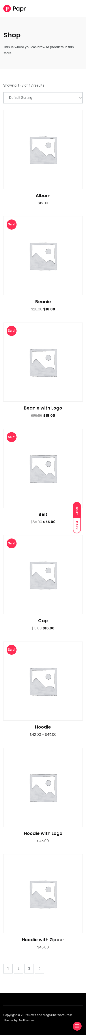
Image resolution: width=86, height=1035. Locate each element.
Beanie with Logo (43, 408)
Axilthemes (27, 1020)
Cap (43, 621)
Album (43, 195)
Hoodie (43, 727)
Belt (43, 514)
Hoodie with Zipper (43, 940)
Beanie (43, 302)
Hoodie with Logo (43, 833)
